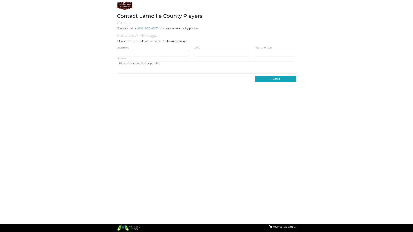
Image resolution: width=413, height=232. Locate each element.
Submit (275, 78)
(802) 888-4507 (147, 28)
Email (197, 48)
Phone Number (263, 48)
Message (122, 58)
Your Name (123, 48)
